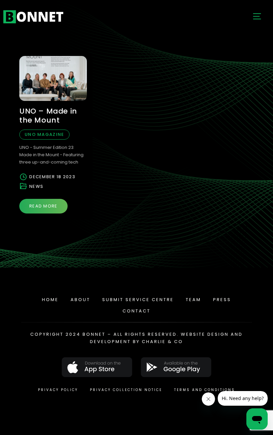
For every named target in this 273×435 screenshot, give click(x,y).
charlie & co (162, 341)
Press (222, 299)
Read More (43, 206)
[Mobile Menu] (256, 16)
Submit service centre (138, 299)
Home (50, 299)
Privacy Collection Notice (126, 389)
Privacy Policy (58, 389)
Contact (136, 311)
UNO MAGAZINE (44, 134)
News (36, 186)
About (80, 299)
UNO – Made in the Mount (48, 115)
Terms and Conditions (204, 389)
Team (193, 299)
